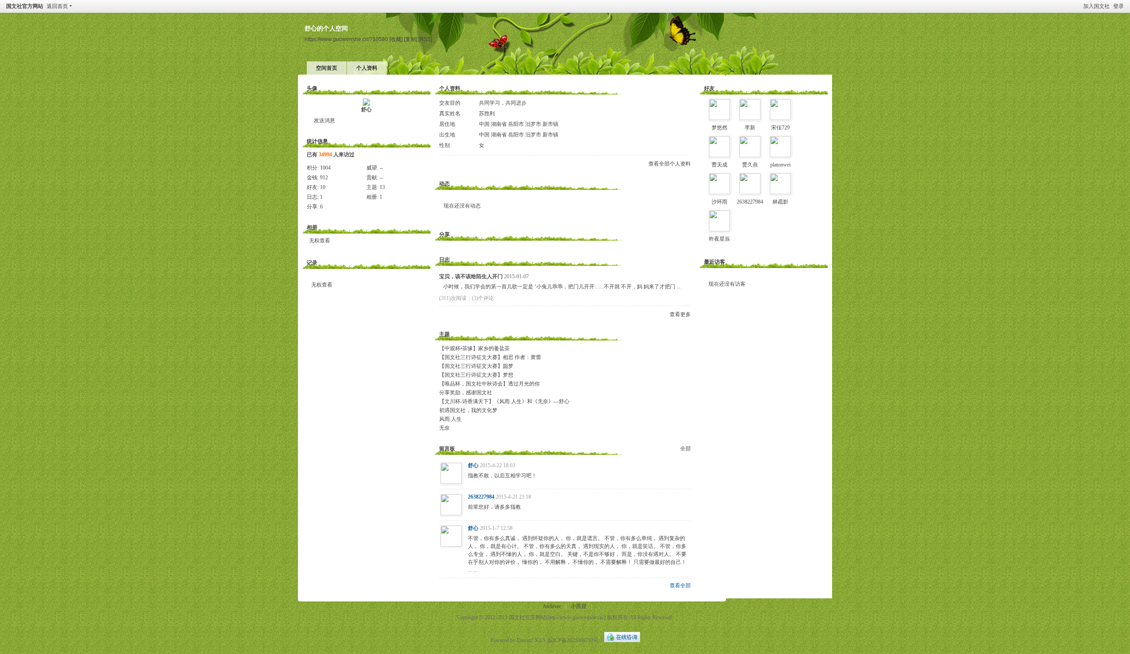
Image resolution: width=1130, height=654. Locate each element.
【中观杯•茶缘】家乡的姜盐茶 (474, 348)
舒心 (366, 109)
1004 (325, 168)
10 (322, 187)
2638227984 (481, 497)
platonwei (780, 165)
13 (382, 187)
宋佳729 (780, 128)
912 (324, 177)
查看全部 (680, 585)
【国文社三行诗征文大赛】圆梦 (476, 366)
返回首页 (57, 6)
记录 (312, 263)
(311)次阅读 (453, 298)
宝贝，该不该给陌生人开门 (471, 276)
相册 (312, 227)
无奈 (444, 428)
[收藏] (396, 39)
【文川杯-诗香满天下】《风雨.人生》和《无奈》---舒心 (504, 401)
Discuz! (525, 640)
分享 (444, 234)
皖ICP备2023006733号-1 (575, 640)
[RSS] (425, 39)
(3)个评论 (483, 298)
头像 (312, 88)
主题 (444, 334)
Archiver (551, 606)
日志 (444, 260)
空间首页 (326, 68)
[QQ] (622, 640)
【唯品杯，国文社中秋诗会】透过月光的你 (489, 384)
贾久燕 (750, 165)
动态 (444, 184)
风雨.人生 (450, 419)
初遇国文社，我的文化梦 (468, 410)
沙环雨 (719, 202)
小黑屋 (579, 606)
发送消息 (324, 120)
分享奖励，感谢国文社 (465, 392)
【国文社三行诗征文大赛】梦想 (476, 375)
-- (381, 168)
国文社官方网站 (24, 6)
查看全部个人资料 (669, 164)
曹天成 (719, 165)
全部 (685, 449)
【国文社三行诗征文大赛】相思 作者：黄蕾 (490, 357)
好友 (709, 88)
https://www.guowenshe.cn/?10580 (346, 39)
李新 (750, 128)
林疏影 (780, 202)
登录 (1118, 6)
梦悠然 (719, 128)
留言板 (447, 449)
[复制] (410, 39)
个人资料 (366, 68)
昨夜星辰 (719, 239)
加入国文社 (1096, 6)
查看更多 (680, 314)
